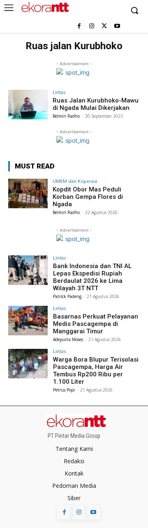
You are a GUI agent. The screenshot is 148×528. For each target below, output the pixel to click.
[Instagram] (92, 26)
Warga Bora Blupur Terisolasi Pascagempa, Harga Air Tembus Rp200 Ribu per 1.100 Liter (96, 370)
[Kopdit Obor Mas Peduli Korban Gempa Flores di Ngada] (28, 193)
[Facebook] (79, 26)
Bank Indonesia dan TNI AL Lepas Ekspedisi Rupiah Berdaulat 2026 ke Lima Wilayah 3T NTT (92, 277)
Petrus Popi (64, 390)
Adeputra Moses (68, 339)
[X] (104, 26)
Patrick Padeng (67, 296)
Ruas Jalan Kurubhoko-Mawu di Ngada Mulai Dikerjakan (96, 104)
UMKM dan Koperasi (75, 181)
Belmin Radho (66, 116)
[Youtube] (117, 26)
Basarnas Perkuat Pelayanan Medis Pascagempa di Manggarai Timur (95, 324)
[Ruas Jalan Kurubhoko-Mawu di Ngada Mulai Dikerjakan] (28, 104)
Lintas (59, 92)
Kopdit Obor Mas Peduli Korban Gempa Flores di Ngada (88, 197)
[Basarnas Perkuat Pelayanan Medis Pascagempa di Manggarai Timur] (28, 320)
